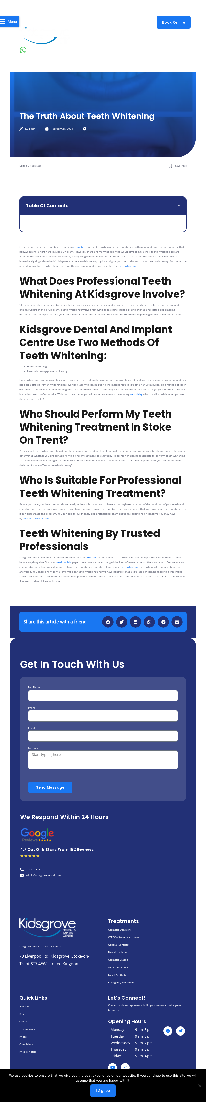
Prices (23, 1036)
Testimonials (27, 1029)
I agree (103, 1090)
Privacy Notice (28, 1051)
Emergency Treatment (121, 982)
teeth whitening (127, 266)
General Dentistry (118, 944)
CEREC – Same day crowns (123, 937)
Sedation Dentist (118, 967)
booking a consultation (36, 518)
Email (31, 728)
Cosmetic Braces (118, 959)
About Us (24, 1006)
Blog (21, 1014)
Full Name (34, 687)
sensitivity (136, 394)
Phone (32, 707)
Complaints (26, 1044)
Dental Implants (117, 952)
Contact (24, 1021)
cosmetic (78, 247)
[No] (199, 1085)
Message (33, 748)
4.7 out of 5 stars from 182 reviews (57, 849)
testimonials (63, 562)
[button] (179, 205)
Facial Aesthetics (118, 975)
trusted (91, 557)
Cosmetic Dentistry (119, 929)
